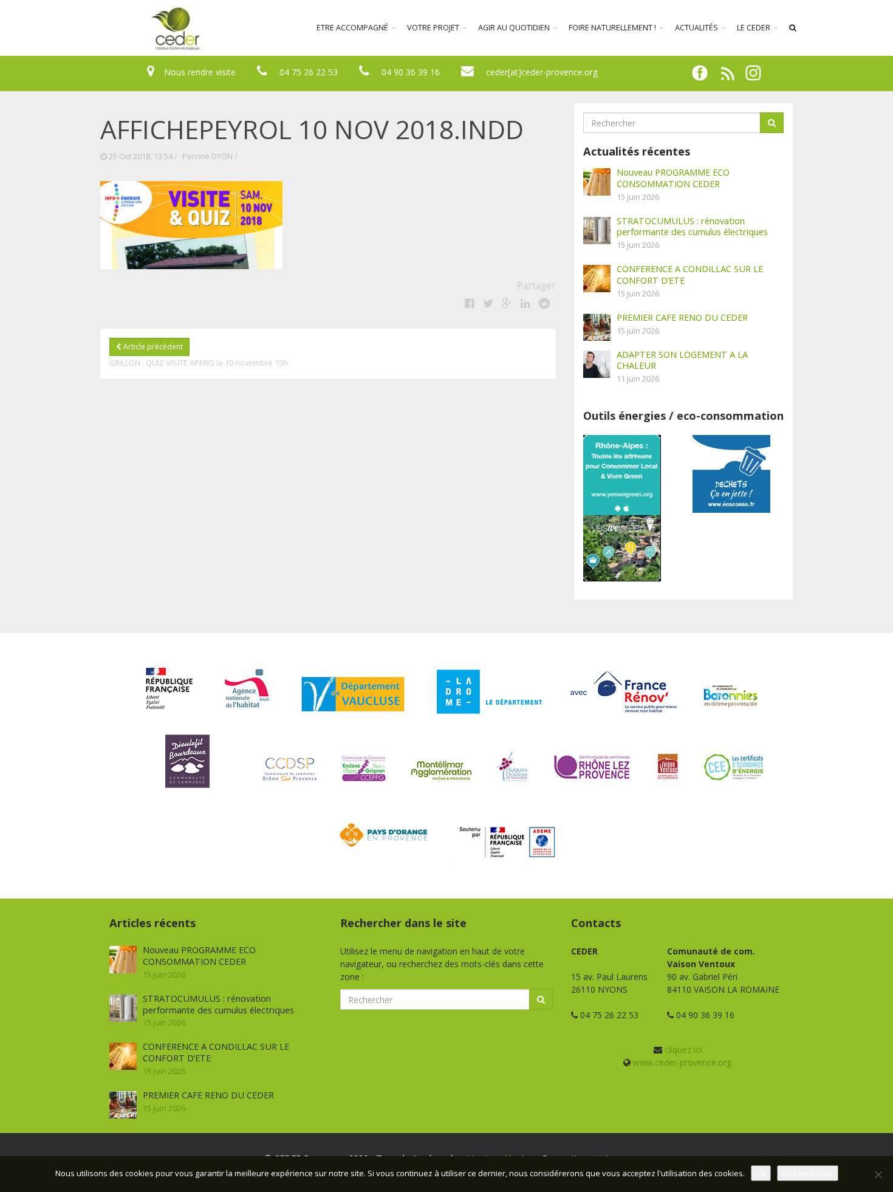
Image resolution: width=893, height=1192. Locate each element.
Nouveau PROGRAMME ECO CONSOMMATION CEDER (673, 178)
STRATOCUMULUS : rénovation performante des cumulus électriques (692, 226)
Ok (761, 1173)
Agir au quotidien (515, 27)
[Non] (878, 1174)
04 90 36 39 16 (410, 72)
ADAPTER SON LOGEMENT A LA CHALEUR (682, 360)
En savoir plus (807, 1173)
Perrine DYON (207, 156)
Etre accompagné (353, 27)
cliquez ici (683, 1049)
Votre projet (434, 27)
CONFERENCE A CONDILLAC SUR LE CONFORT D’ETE (690, 274)
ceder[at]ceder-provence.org (542, 72)
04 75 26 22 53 (308, 72)
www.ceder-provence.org (682, 1062)
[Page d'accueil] (96, 28)
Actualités (697, 27)
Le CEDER (754, 27)
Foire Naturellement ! (613, 27)
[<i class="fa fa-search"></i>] (793, 28)
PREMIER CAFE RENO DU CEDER (682, 317)
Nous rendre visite (200, 72)
